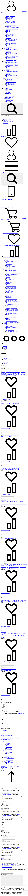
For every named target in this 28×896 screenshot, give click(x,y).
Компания (5, 88)
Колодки (8, 30)
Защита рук (9, 79)
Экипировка (6, 61)
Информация (6, 98)
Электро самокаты (10, 16)
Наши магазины (7, 359)
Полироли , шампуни (11, 49)
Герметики (9, 52)
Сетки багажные (10, 83)
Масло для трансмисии (12, 56)
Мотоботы (8, 66)
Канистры (8, 73)
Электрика (9, 47)
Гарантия (8, 101)
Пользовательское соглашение (8, 738)
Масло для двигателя (11, 53)
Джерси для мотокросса (12, 63)
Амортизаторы (10, 34)
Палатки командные (11, 82)
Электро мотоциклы (11, 22)
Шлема (8, 69)
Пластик (8, 32)
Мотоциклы (9, 18)
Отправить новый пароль (6, 874)
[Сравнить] (11, 398)
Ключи (8, 74)
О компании (9, 89)
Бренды (5, 358)
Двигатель (8, 26)
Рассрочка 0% (9, 97)
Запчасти (5, 23)
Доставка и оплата (7, 119)
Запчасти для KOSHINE (12, 29)
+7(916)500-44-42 (7, 199)
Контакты (8, 93)
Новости (8, 91)
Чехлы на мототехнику (12, 85)
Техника (5, 14)
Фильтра (8, 44)
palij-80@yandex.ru (5, 736)
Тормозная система (11, 41)
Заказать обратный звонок (7, 207)
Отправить (17, 711)
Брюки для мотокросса (11, 62)
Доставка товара (10, 96)
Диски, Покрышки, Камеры (13, 27)
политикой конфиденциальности (11, 793)
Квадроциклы (9, 17)
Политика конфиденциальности (11, 738)
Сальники (8, 38)
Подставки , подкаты (11, 75)
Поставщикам (9, 100)
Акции (8, 92)
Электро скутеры (10, 21)
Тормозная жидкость (11, 60)
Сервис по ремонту (8, 121)
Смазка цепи (9, 58)
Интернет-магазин (7, 94)
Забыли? (3, 829)
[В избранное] (11, 387)
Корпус (8, 31)
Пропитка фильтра (10, 57)
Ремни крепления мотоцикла (13, 76)
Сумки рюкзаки (10, 84)
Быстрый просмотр (5, 399)
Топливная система (11, 40)
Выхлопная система (11, 25)
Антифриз (8, 51)
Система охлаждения (11, 39)
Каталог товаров (7, 741)
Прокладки (9, 36)
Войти (24, 160)
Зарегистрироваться (5, 833)
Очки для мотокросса (11, 67)
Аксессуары (6, 78)
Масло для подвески (11, 54)
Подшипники (9, 35)
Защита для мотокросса (12, 65)
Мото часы (9, 80)
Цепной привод (10, 45)
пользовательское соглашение (9, 791)
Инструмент (6, 70)
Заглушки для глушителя (12, 71)
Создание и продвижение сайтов (11, 770)
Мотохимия (6, 48)
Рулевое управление (11, 43)
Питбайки (8, 19)
